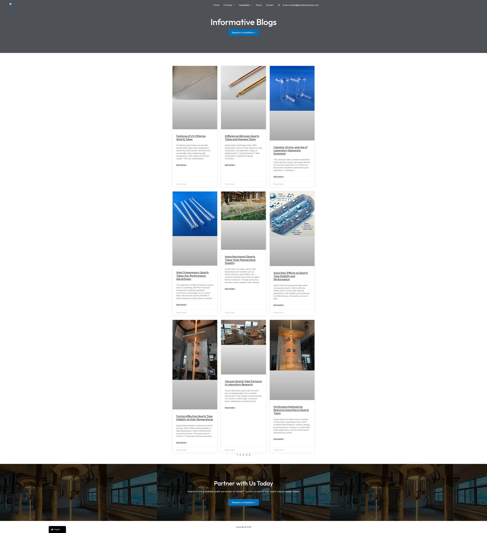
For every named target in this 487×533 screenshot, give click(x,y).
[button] (233, 5)
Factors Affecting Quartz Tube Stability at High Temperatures (194, 417)
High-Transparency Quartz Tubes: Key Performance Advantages (192, 275)
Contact (269, 5)
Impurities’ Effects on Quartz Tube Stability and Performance (291, 276)
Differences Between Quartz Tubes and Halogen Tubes (242, 137)
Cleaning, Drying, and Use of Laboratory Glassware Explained (290, 150)
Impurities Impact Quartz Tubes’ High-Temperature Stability (240, 259)
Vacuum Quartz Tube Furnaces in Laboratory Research (243, 382)
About (259, 5)
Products (227, 5)
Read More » (181, 165)
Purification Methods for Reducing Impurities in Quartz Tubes (291, 410)
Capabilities (244, 5)
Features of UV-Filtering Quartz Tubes (191, 137)
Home (216, 5)
